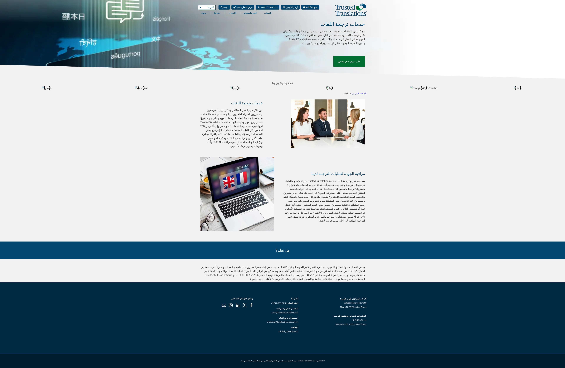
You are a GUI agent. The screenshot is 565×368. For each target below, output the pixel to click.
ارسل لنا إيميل (291, 7)
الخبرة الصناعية (250, 13)
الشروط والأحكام (262, 361)
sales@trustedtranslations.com (285, 312)
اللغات (233, 13)
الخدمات (267, 13)
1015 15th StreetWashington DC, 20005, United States (350, 322)
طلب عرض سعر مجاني (349, 61)
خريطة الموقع (275, 361)
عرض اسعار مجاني (244, 7)
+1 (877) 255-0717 (269, 7)
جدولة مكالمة (312, 7)
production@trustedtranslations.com (282, 321)
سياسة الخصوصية (247, 361)
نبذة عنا (217, 13)
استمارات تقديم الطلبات (288, 331)
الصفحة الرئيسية (358, 93)
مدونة (203, 13)
